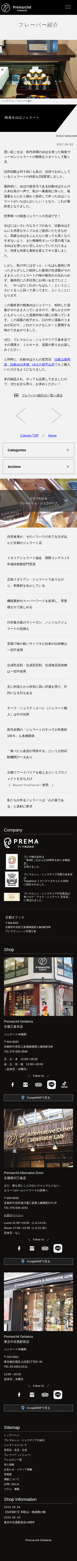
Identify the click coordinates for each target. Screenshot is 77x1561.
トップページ (8, 101)
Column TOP (29, 435)
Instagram (25, 1084)
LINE (51, 1084)
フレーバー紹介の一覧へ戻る (42, 395)
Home (52, 435)
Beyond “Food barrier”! (27, 785)
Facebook (12, 1084)
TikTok (64, 1084)
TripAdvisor (38, 1084)
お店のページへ (13, 1215)
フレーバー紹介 (38, 25)
